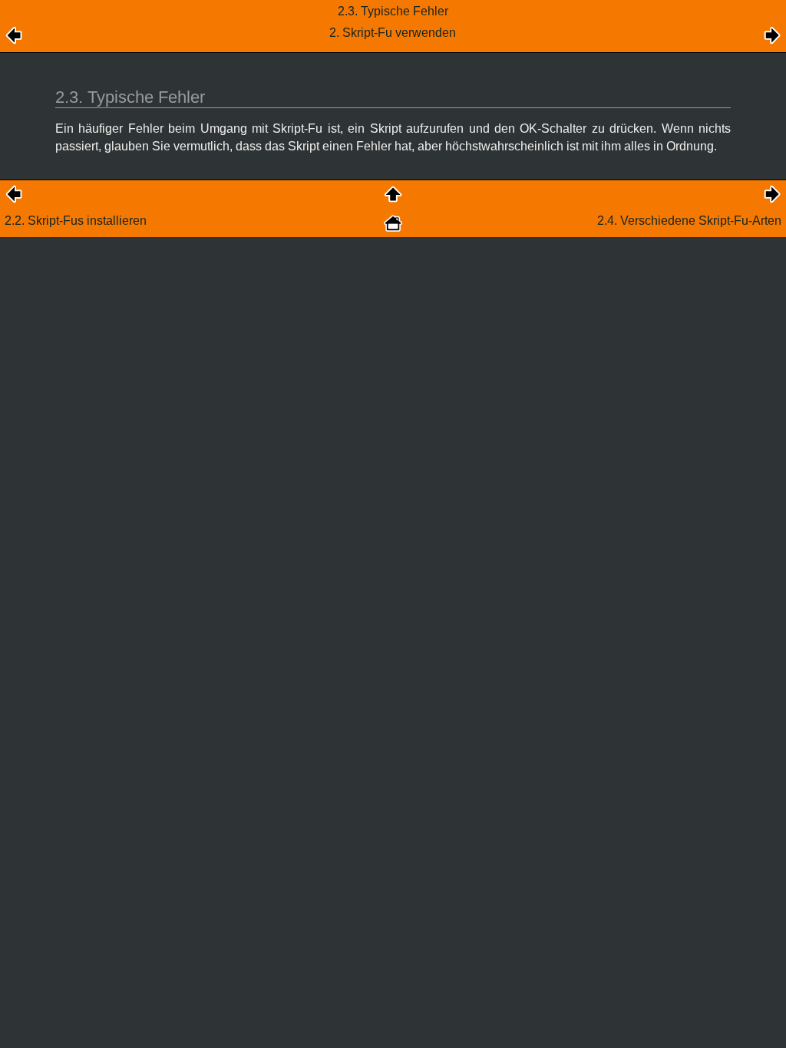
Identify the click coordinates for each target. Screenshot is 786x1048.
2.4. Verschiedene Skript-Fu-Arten (689, 220)
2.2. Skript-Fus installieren (76, 220)
